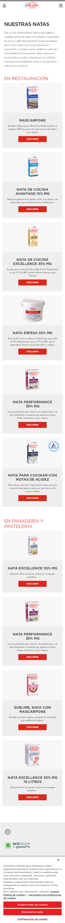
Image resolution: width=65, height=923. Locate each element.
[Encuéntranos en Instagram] (7, 832)
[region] (32, 889)
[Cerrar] (58, 860)
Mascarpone (32, 120)
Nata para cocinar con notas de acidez (32, 477)
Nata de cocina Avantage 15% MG (33, 192)
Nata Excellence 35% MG (32, 568)
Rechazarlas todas (32, 912)
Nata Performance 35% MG (32, 404)
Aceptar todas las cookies (32, 904)
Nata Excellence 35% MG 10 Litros (32, 780)
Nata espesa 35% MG (32, 333)
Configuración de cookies (33, 919)
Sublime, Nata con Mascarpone (32, 710)
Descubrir (32, 139)
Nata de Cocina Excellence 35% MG (32, 262)
